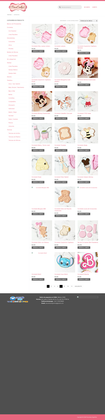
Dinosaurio (12, 105)
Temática (9, 80)
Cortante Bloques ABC (39, 209)
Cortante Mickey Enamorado (41, 113)
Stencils (9, 77)
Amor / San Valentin (14, 84)
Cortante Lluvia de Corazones (87, 209)
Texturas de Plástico (14, 137)
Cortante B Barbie (83, 274)
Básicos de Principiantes (14, 24)
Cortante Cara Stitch (61, 274)
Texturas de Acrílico (14, 133)
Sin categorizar (11, 59)
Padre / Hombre (13, 119)
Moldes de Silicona (12, 52)
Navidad (11, 115)
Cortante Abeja (82, 145)
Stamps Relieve (13, 69)
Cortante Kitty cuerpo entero (41, 46)
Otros (10, 45)
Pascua (11, 122)
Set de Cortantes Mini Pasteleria (88, 242)
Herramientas (11, 38)
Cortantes (10, 27)
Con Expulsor (12, 31)
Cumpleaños (12, 101)
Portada (9, 14)
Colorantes (12, 41)
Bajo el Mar (12, 91)
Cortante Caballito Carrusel (63, 113)
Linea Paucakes (13, 34)
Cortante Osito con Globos (40, 242)
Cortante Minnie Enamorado (87, 80)
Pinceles (11, 48)
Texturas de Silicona (14, 140)
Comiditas (11, 98)
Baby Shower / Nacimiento (16, 87)
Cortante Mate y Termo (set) (41, 145)
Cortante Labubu (60, 46)
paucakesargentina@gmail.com (54, 303)
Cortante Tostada (60, 145)
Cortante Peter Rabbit (61, 177)
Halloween (12, 108)
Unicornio (11, 126)
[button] (38, 51)
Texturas (9, 129)
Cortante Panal (36, 177)
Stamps (9, 62)
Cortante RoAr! (36, 274)
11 (71, 286)
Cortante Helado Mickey (85, 177)
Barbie (10, 94)
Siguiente (78, 286)
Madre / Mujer (13, 112)
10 (68, 286)
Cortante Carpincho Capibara (64, 242)
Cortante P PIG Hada (84, 113)
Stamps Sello (12, 73)
